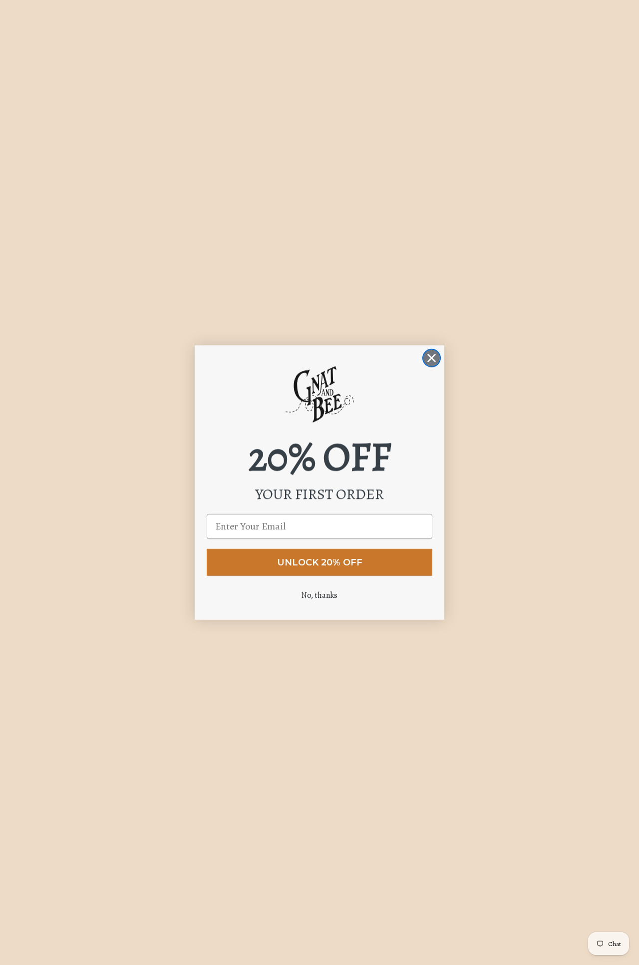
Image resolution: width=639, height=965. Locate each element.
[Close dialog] (431, 358)
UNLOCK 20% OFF (319, 562)
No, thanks (319, 595)
